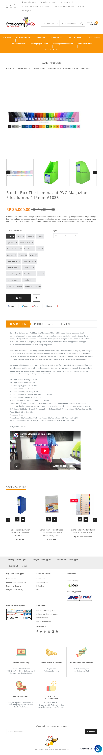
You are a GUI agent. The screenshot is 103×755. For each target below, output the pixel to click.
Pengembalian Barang (14, 589)
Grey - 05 (30, 236)
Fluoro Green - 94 (13, 267)
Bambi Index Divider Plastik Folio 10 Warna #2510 (83, 531)
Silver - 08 (20, 236)
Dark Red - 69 (29, 249)
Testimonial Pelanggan (67, 559)
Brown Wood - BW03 (14, 286)
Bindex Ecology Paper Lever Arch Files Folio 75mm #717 (20, 532)
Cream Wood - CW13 (33, 286)
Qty (55, 230)
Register (28, 11)
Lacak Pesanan (42, 617)
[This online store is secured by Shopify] (73, 585)
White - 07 (33, 255)
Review (65, 324)
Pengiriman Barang (13, 586)
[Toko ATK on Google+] (14, 5)
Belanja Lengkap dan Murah (47, 614)
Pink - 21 (41, 274)
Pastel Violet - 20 (29, 280)
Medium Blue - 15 (26, 242)
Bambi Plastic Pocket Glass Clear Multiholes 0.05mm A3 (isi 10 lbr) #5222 (51, 532)
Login (82, 6)
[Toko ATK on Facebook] (6, 5)
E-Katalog (40, 586)
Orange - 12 (11, 255)
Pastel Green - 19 (13, 280)
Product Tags (43, 324)
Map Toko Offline (30, 2)
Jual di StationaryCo (43, 621)
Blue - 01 (40, 236)
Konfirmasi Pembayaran (45, 610)
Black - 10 (10, 236)
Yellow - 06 (23, 255)
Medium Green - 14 (14, 249)
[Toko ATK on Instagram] (11, 7)
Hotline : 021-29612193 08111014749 (56, 2)
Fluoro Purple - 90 (13, 261)
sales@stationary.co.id (66, 6)
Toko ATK (50, 749)
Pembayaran (11, 579)
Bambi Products (51, 62)
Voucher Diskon (42, 582)
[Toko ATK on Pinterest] (7, 7)
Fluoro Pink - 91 (28, 267)
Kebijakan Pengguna (42, 559)
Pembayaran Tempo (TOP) (16, 582)
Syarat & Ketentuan (18, 566)
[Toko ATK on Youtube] (15, 7)
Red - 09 (40, 249)
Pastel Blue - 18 (29, 274)
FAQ (37, 589)
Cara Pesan (40, 579)
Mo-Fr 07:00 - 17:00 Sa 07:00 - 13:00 (38, 6)
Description (18, 324)
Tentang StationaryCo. (16, 559)
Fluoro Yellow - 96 (29, 261)
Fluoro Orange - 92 (14, 274)
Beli (20, 298)
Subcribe (91, 731)
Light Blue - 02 (12, 242)
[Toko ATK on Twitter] (10, 5)
